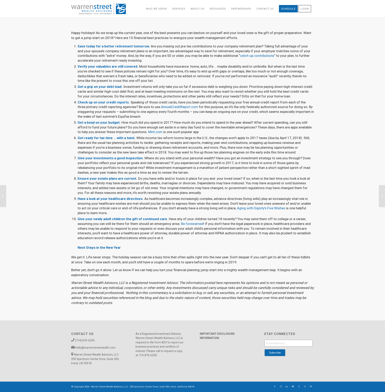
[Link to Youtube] (293, 387)
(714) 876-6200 (85, 340)
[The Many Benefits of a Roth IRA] (382, 196)
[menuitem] (156, 9)
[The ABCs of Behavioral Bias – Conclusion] (3, 196)
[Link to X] (305, 387)
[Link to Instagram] (281, 387)
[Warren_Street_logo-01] (98, 9)
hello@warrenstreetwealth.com (95, 347)
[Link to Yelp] (299, 387)
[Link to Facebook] (275, 387)
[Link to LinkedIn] (287, 387)
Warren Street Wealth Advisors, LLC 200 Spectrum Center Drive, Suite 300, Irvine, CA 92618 (95, 359)
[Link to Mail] (311, 387)
